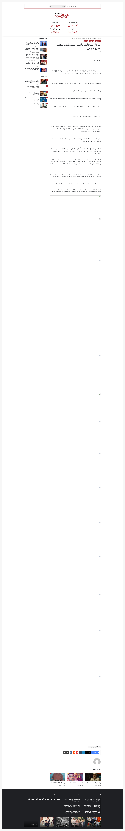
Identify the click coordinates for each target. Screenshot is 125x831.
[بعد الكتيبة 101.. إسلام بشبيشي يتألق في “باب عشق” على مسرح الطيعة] (93, 777)
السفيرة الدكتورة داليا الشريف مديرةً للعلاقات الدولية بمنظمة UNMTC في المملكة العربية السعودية (31, 50)
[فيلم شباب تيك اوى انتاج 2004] (43, 88)
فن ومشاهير (91, 41)
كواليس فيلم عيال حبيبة (95, 825)
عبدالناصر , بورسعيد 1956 (64, 825)
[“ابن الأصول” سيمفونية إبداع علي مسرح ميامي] (43, 93)
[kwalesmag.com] (62, 22)
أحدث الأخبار (93, 38)
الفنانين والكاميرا (34, 825)
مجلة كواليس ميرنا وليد (94, 746)
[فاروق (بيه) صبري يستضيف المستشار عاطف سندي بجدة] (75, 777)
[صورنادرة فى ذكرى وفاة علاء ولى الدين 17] (57, 777)
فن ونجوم (86, 41)
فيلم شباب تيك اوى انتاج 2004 (33, 86)
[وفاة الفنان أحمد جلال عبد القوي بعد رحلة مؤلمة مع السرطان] (43, 70)
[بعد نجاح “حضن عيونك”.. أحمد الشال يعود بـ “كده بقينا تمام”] (43, 99)
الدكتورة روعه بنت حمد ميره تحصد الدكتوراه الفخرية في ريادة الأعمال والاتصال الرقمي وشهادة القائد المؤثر (32, 56)
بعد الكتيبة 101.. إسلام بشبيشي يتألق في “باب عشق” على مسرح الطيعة (93, 783)
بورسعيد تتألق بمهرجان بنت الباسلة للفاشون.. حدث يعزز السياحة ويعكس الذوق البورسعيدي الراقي (32, 81)
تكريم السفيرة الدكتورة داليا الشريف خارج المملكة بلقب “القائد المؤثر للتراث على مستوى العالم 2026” (32, 43)
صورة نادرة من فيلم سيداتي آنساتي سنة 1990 (47, 825)
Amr (97, 51)
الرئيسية (98, 38)
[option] (94, 822)
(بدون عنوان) (36, 103)
